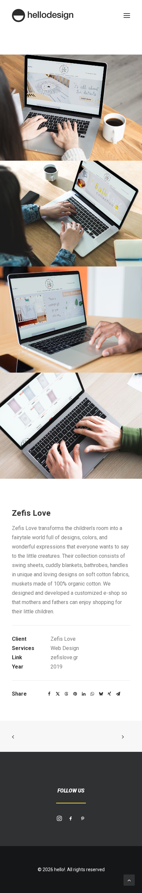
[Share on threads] (66, 694)
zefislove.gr (64, 657)
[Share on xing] (109, 694)
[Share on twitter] (58, 694)
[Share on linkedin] (84, 694)
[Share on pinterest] (75, 694)
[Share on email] (118, 694)
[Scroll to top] (129, 879)
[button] (127, 15)
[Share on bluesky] (101, 694)
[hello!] (42, 15)
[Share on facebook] (49, 694)
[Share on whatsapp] (92, 694)
